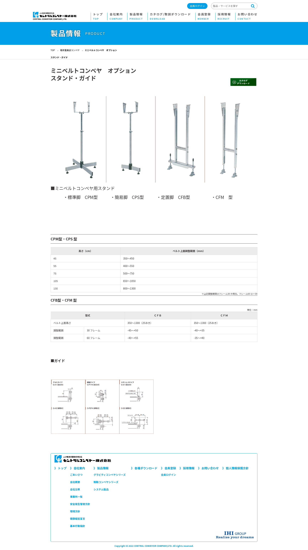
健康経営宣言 (77, 518)
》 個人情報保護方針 (235, 468)
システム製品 (101, 489)
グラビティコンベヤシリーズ (110, 474)
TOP (53, 50)
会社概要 (75, 482)
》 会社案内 (77, 468)
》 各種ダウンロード (144, 468)
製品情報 (136, 16)
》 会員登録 (168, 468)
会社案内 (116, 16)
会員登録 (204, 16)
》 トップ (60, 468)
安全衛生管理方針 (80, 504)
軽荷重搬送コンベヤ (69, 50)
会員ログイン (197, 6)
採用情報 (224, 16)
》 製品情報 (101, 468)
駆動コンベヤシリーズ (106, 482)
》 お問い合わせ (208, 468)
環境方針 (75, 511)
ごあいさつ (76, 474)
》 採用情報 (186, 468)
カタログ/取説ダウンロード (170, 16)
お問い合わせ (247, 16)
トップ (98, 16)
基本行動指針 (77, 526)
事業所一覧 (76, 496)
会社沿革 (75, 489)
